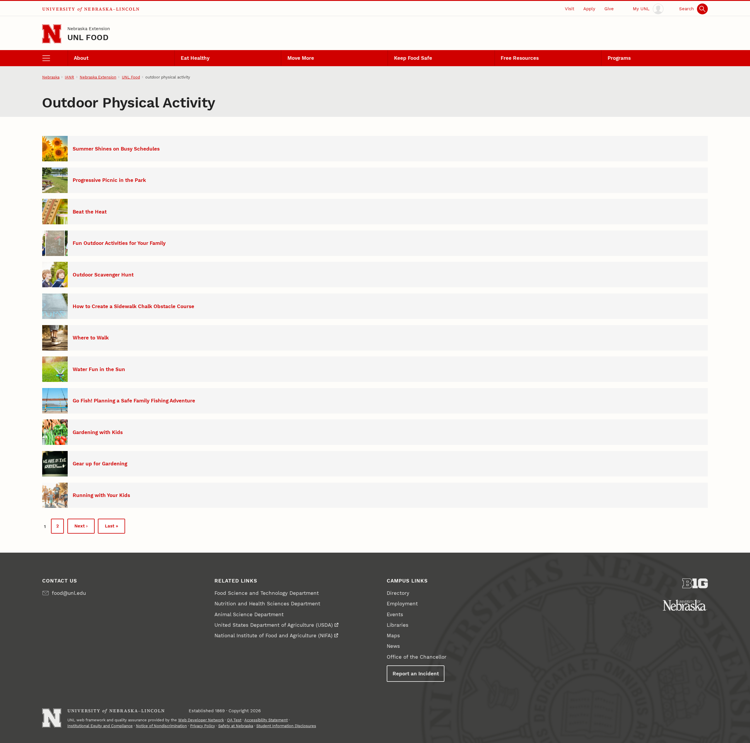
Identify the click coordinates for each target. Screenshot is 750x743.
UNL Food (87, 37)
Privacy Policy (202, 726)
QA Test (234, 720)
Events (395, 614)
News (393, 646)
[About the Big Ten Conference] (695, 583)
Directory (398, 593)
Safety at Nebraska (235, 726)
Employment (402, 604)
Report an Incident (416, 674)
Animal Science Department (249, 614)
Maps (393, 635)
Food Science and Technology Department (266, 593)
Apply (589, 8)
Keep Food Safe (413, 58)
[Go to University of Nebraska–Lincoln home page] (51, 33)
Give (609, 8)
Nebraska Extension (88, 28)
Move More (300, 58)
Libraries (397, 625)
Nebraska (50, 77)
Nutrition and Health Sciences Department (267, 604)
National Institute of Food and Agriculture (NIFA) (273, 635)
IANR (69, 77)
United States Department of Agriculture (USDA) (273, 625)
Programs (619, 58)
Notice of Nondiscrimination (161, 726)
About (81, 58)
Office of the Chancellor (416, 657)
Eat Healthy (195, 58)
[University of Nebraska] (685, 605)
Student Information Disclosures (286, 726)
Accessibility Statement (266, 720)
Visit (569, 8)
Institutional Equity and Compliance (100, 726)
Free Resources (520, 58)
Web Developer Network (201, 720)
